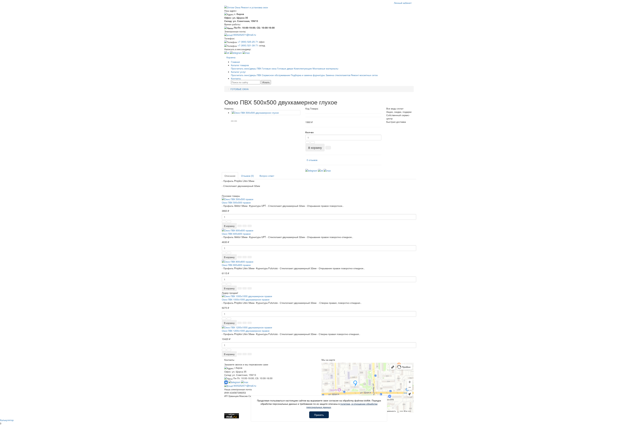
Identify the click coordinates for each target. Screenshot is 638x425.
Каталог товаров (240, 65)
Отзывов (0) (247, 175)
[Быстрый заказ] (328, 147)
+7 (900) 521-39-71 (248, 45)
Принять (319, 415)
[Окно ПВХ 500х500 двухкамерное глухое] (265, 112)
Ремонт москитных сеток (364, 75)
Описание (229, 175)
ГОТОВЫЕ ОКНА (239, 89)
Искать (266, 82)
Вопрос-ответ (267, 175)
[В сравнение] (235, 121)
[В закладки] (232, 121)
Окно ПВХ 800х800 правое (236, 265)
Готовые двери (285, 68)
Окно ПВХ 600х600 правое (236, 233)
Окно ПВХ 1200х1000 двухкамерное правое (245, 330)
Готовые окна (269, 68)
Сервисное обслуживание (276, 75)
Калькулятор (7, 420)
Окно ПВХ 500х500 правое (236, 202)
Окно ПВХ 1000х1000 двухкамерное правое (245, 299)
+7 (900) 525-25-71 (248, 41)
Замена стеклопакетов (338, 75)
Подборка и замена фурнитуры (308, 75)
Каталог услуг (238, 71)
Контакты (236, 78)
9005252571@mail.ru (244, 34)
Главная (235, 61)
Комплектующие (303, 68)
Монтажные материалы (325, 68)
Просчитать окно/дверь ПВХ (246, 68)
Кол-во (309, 132)
